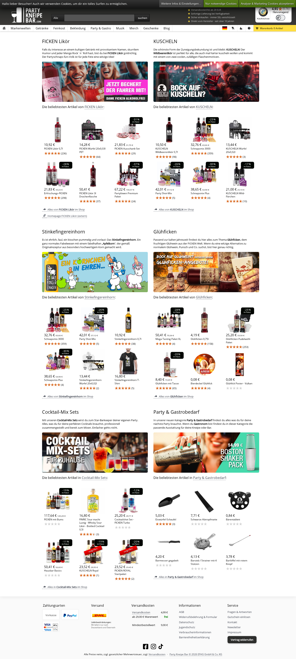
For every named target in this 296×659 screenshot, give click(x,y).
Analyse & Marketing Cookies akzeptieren (267, 3)
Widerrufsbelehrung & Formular (198, 617)
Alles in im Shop (67, 587)
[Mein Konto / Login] (233, 28)
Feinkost (59, 28)
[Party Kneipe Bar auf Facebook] (145, 647)
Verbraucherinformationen (195, 632)
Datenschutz (186, 622)
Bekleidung (78, 28)
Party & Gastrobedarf (209, 477)
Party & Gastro (101, 28)
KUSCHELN (204, 107)
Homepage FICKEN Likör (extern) (67, 216)
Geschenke (150, 28)
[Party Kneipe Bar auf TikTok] (160, 647)
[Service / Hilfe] (249, 28)
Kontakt (232, 622)
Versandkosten (141, 612)
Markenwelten (21, 28)
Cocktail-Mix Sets (94, 477)
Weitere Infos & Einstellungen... (181, 3)
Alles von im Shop (66, 209)
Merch (133, 28)
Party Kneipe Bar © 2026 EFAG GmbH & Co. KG (196, 654)
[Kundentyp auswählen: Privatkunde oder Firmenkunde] (241, 28)
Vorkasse (51, 615)
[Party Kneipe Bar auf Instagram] (153, 647)
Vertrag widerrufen (242, 639)
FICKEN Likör (94, 107)
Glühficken (204, 297)
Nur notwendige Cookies (221, 3)
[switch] (280, 18)
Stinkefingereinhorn (100, 297)
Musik (120, 28)
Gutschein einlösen (239, 617)
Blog (167, 28)
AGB (181, 612)
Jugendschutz (187, 627)
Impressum (234, 632)
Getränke (42, 28)
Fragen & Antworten (240, 612)
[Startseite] (4, 28)
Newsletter (234, 627)
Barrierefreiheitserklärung (194, 637)
